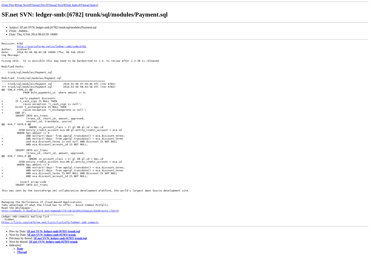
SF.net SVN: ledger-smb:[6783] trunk (51, 234)
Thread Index (89, 5)
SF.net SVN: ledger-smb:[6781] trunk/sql (53, 231)
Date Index (72, 5)
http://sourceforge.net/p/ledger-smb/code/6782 (51, 46)
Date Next (23, 5)
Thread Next (55, 5)
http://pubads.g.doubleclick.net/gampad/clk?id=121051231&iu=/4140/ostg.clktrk (60, 210)
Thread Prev (38, 5)
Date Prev (9, 5)
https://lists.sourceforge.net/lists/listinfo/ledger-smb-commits (50, 222)
